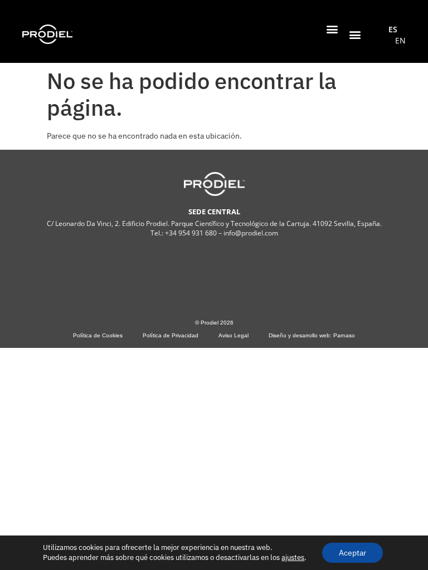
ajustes (292, 557)
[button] (332, 28)
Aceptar (352, 553)
